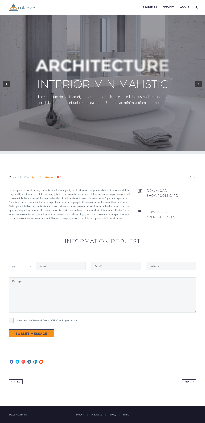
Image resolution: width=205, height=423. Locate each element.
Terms (126, 415)
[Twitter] (17, 362)
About (184, 7)
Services (168, 7)
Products (150, 7)
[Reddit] (41, 362)
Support (80, 415)
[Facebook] (11, 362)
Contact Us (96, 415)
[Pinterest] (23, 362)
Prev (17, 381)
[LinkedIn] (35, 362)
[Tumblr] (29, 362)
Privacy (112, 415)
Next (187, 381)
